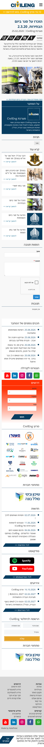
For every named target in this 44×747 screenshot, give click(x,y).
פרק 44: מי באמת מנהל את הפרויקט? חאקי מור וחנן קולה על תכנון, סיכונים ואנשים (21, 348)
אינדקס (38, 704)
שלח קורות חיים (14, 698)
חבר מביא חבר (15, 695)
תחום (34, 388)
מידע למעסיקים (14, 692)
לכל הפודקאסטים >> (22, 577)
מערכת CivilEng (34, 31)
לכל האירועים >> (22, 610)
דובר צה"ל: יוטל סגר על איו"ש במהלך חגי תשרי (15, 157)
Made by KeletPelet (9, 728)
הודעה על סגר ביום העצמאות (17, 216)
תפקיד (33, 396)
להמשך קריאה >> (9, 161)
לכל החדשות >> (22, 545)
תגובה (37, 261)
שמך (38, 251)
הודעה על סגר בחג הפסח (17, 231)
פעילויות (38, 689)
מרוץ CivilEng (17, 589)
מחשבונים (16, 713)
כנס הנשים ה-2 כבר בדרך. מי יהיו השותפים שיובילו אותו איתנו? (20, 358)
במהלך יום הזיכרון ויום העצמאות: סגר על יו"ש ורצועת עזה (15, 173)
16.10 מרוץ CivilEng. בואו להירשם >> (22, 12)
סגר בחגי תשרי (19, 185)
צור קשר (38, 701)
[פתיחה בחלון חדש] (4, 38)
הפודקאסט (37, 707)
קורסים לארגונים (35, 716)
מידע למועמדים (14, 689)
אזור (34, 404)
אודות (39, 686)
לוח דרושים (16, 686)
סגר (37, 143)
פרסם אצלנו (37, 698)
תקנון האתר (37, 692)
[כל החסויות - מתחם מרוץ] (22, 477)
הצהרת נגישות (36, 695)
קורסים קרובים (35, 713)
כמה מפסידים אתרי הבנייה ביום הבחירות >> (24, 99)
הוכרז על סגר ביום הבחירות (17, 201)
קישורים (17, 716)
